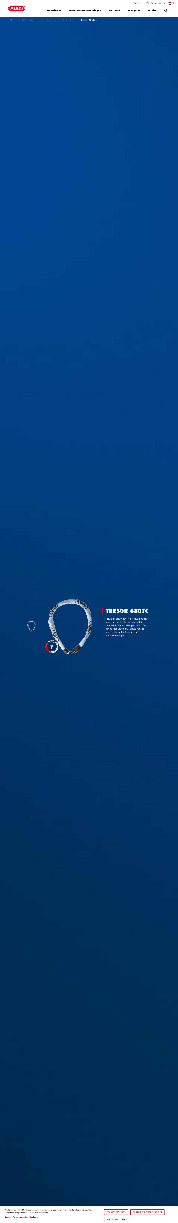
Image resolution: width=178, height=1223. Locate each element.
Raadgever (134, 10)
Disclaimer (34, 1217)
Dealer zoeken (158, 3)
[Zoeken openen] (166, 12)
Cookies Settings (116, 1212)
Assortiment (54, 10)
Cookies (7, 1217)
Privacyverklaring (20, 1217)
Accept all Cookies (117, 1219)
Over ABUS (114, 10)
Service (152, 10)
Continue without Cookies (147, 1212)
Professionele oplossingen (85, 10)
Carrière (137, 3)
